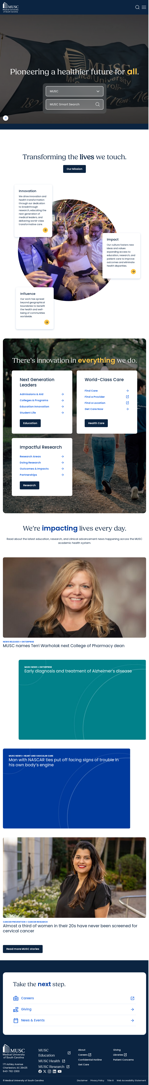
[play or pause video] (5, 118)
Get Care (83, 1064)
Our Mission (74, 169)
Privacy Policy (97, 1080)
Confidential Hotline (90, 1059)
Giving (117, 1050)
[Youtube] (60, 1071)
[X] (44, 1071)
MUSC (54, 91)
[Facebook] (40, 1071)
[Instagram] (49, 1071)
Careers (85, 1055)
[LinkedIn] (54, 1071)
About (81, 1050)
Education (30, 423)
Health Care (96, 423)
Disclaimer (82, 1080)
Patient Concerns (123, 1059)
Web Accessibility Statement (131, 1080)
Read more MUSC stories (22, 949)
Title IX (110, 1080)
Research (29, 485)
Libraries (120, 1055)
